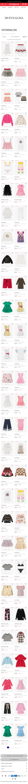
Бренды (4, 7)
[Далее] (20, 747)
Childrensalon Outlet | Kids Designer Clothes (14, 4)
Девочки (16, 7)
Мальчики (23, 7)
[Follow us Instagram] (15, 779)
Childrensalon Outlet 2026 (11, 781)
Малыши (10, 7)
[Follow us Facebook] (12, 779)
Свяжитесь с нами (6, 766)
